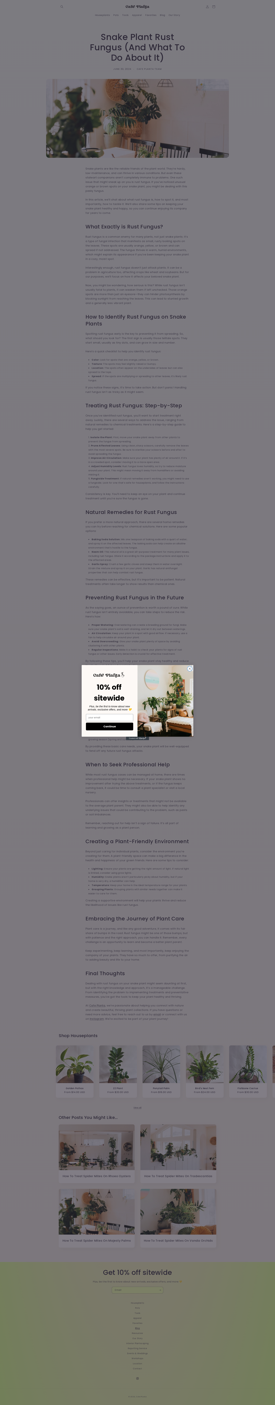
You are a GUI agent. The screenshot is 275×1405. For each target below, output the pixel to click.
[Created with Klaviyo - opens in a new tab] (137, 738)
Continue (109, 726)
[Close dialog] (189, 668)
